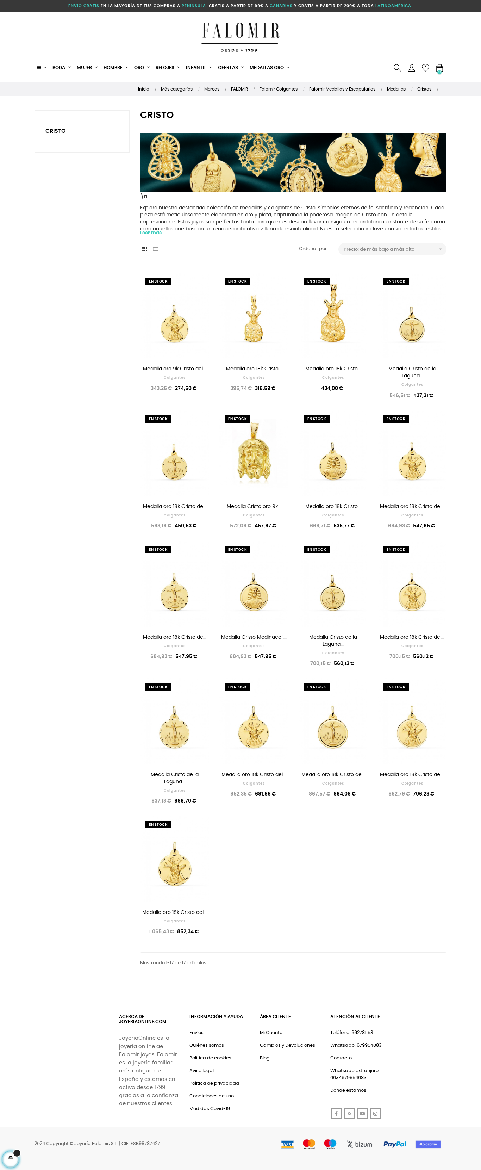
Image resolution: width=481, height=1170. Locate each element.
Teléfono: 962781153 (351, 1032)
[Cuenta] (411, 68)
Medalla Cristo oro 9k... (254, 506)
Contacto (341, 1058)
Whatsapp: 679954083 (356, 1045)
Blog (265, 1058)
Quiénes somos (206, 1045)
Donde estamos (348, 1090)
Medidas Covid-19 (209, 1109)
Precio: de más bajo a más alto (393, 249)
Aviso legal (201, 1071)
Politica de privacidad (214, 1083)
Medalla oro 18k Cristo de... (174, 506)
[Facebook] (336, 1113)
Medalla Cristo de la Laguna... (412, 372)
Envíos (196, 1032)
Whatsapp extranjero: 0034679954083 (355, 1074)
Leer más (151, 233)
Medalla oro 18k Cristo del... (412, 506)
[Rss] (349, 1113)
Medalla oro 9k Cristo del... (174, 368)
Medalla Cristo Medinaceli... (254, 637)
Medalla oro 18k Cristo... (254, 368)
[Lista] (155, 249)
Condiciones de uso (211, 1096)
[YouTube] (362, 1113)
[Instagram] (375, 1113)
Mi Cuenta (271, 1032)
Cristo (55, 131)
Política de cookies (210, 1058)
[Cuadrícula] (144, 249)
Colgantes (175, 377)
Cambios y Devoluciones (287, 1045)
